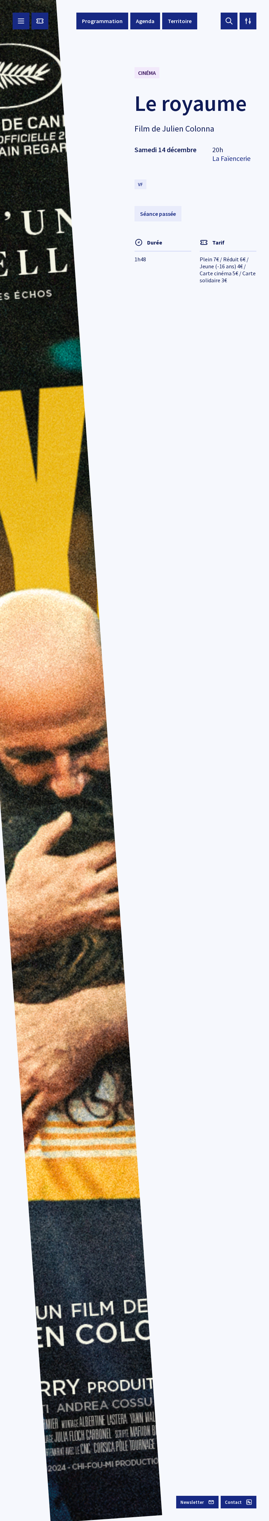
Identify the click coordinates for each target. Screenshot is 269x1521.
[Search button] (229, 21)
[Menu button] (21, 21)
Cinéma (147, 72)
